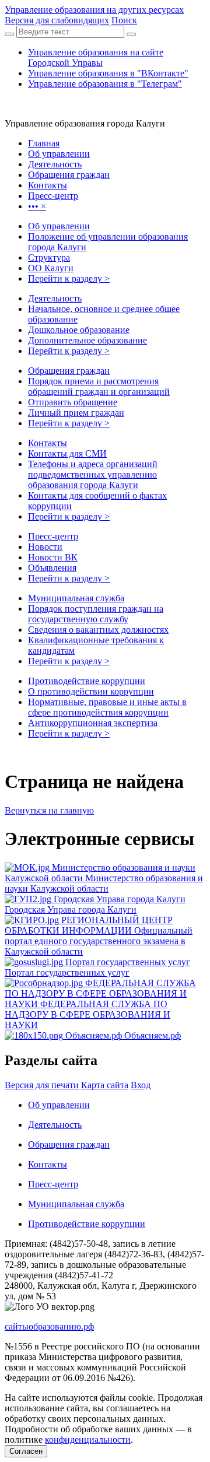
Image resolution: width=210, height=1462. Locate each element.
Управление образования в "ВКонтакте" (108, 73)
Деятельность (55, 298)
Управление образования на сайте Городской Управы (95, 57)
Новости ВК (53, 557)
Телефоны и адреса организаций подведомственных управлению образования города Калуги (93, 474)
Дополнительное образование (87, 340)
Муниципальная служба (76, 598)
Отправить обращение (72, 402)
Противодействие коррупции (86, 681)
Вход (140, 1085)
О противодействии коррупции (91, 691)
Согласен (26, 1451)
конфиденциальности (88, 1440)
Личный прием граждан (76, 413)
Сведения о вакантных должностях (98, 629)
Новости (45, 547)
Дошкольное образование (79, 330)
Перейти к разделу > (69, 278)
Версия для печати (42, 1085)
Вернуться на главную (49, 810)
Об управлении (59, 226)
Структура (49, 257)
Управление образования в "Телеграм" (105, 84)
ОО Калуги (51, 268)
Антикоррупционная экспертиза (93, 723)
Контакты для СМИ (67, 453)
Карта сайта (104, 1085)
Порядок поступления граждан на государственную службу (95, 614)
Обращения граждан (69, 371)
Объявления (52, 568)
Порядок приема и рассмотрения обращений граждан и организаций (99, 386)
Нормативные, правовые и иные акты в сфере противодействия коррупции (107, 707)
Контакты (47, 443)
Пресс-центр (53, 536)
